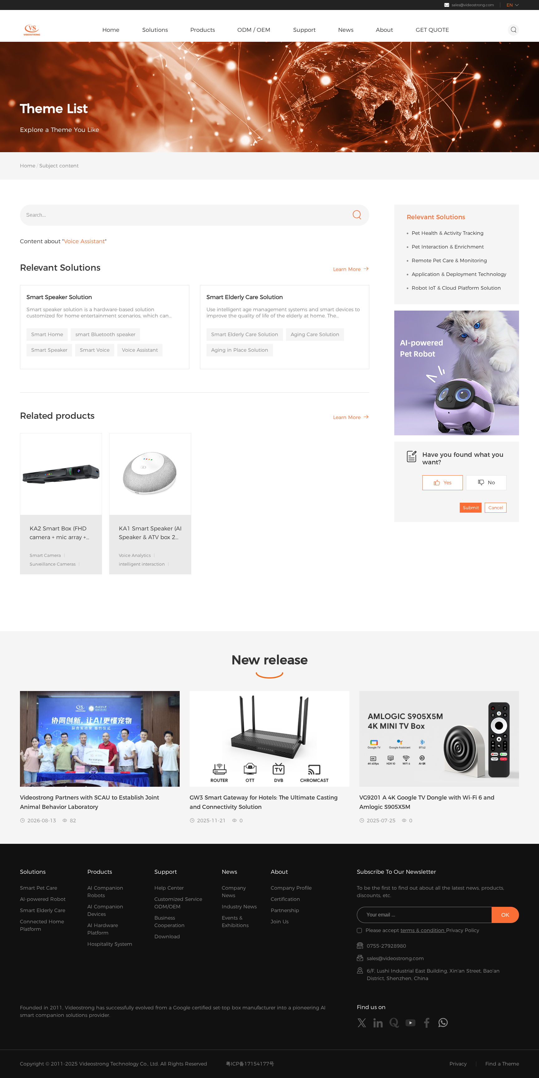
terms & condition (423, 930)
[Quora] (394, 1023)
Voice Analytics (135, 555)
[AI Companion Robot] (456, 373)
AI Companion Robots (105, 891)
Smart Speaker (49, 350)
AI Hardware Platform (102, 929)
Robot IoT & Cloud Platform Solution (456, 288)
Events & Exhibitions (235, 921)
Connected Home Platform (42, 925)
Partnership (285, 910)
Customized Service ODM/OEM (178, 903)
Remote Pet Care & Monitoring (449, 260)
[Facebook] (427, 1023)
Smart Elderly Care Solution (244, 334)
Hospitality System (109, 944)
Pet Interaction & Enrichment (448, 247)
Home (27, 166)
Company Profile (291, 888)
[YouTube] (410, 1023)
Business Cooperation (169, 921)
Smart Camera (45, 555)
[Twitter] (362, 1023)
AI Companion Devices (105, 910)
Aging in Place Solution (239, 350)
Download (167, 937)
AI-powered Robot (43, 899)
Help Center (169, 888)
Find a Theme (502, 1064)
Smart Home (47, 334)
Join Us (280, 922)
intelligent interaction (142, 564)
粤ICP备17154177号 (250, 1064)
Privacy (458, 1064)
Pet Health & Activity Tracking (447, 233)
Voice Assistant (140, 350)
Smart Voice (94, 350)
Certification (285, 899)
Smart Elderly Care (42, 910)
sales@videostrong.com (473, 4)
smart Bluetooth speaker (105, 334)
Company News (234, 891)
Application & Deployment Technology (459, 274)
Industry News (239, 907)
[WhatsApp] (443, 1023)
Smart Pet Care (38, 888)
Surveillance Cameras (52, 564)
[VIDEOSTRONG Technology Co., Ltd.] (32, 30)
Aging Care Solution (315, 334)
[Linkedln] (378, 1023)
